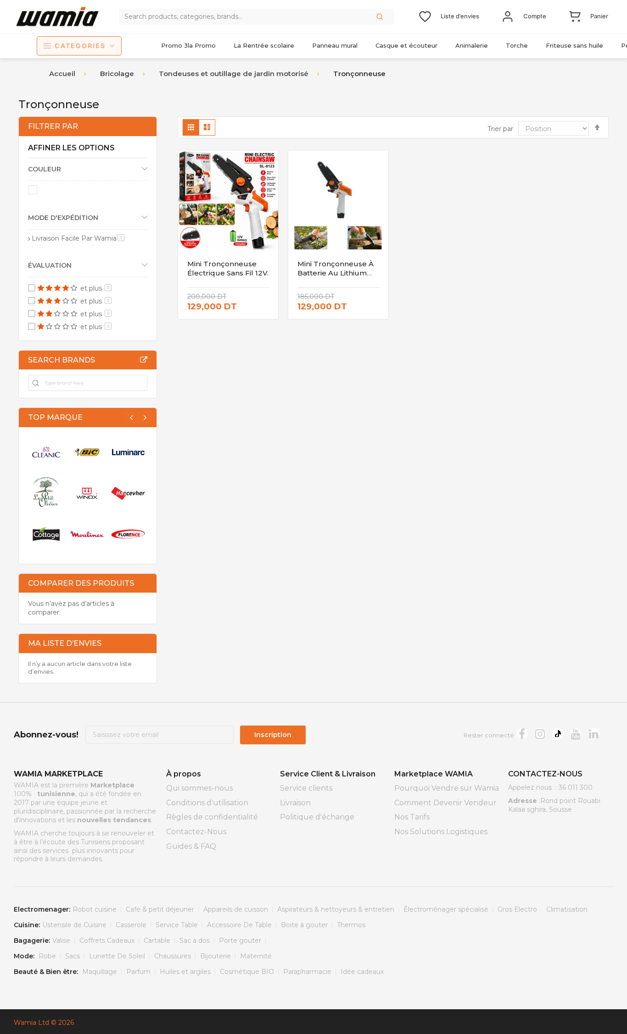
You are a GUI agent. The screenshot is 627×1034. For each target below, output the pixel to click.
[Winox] (87, 493)
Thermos (351, 925)
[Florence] (128, 534)
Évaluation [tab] (50, 265)
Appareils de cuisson (235, 909)
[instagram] (540, 733)
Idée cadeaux (362, 972)
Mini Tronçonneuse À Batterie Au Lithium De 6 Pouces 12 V (335, 273)
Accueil (62, 73)
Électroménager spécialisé (445, 909)
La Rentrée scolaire (264, 45)
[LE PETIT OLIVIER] (46, 493)
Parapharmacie (307, 972)
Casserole (131, 925)
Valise (61, 940)
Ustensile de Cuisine (74, 925)
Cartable (157, 940)
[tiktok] (558, 733)
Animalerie (471, 45)
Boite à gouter (304, 925)
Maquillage (99, 972)
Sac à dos (194, 940)
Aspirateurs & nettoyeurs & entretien (335, 909)
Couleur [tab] (44, 169)
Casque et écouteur (406, 45)
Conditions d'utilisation (207, 802)
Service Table (177, 925)
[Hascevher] (128, 493)
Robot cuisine (95, 909)
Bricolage (117, 73)
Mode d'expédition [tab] (63, 218)
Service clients (306, 788)
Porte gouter (240, 940)
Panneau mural (335, 45)
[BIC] (87, 452)
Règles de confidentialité (212, 817)
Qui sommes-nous (199, 788)
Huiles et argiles (185, 972)
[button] (380, 16)
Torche (517, 45)
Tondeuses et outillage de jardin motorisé (233, 73)
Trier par (500, 129)
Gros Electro (517, 909)
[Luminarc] (128, 452)
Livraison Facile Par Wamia (78, 238)
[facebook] (522, 733)
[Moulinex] (87, 534)
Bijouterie (215, 956)
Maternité (256, 956)
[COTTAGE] (46, 534)
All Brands (143, 359)
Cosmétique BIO (247, 972)
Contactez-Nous (196, 831)
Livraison (295, 802)
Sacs (72, 956)
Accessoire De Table (239, 925)
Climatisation (567, 909)
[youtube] (576, 733)
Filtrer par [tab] (53, 126)
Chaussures (172, 956)
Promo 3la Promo (188, 45)
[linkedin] (593, 733)
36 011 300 (576, 787)
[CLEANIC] (46, 452)
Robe (47, 956)
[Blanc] (34, 191)
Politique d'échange (317, 817)
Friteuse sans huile (574, 45)
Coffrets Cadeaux (106, 940)
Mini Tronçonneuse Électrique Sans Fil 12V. (228, 268)
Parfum (138, 972)
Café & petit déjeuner (160, 909)
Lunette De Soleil (117, 956)
